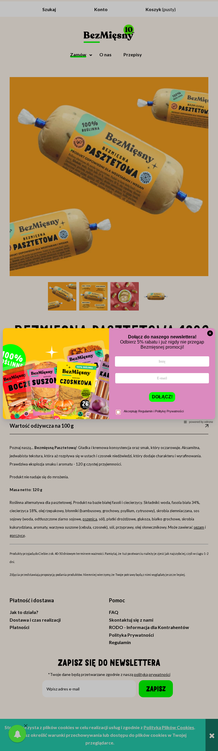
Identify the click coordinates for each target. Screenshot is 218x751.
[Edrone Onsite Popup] (109, 375)
